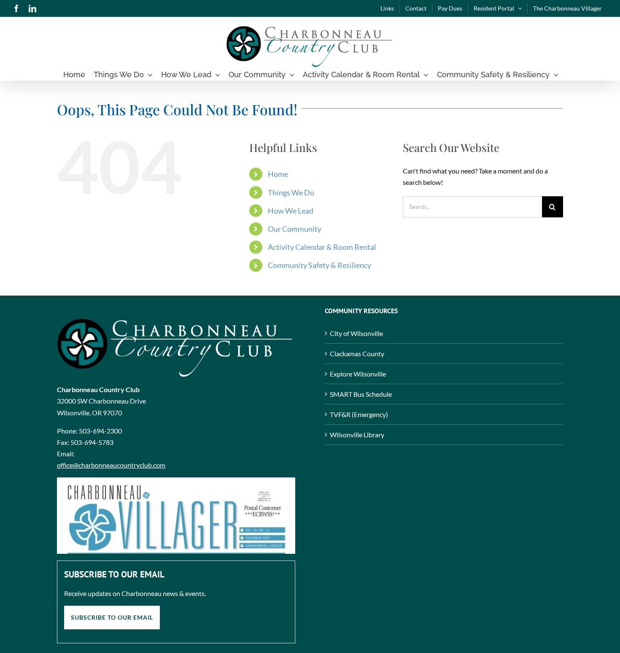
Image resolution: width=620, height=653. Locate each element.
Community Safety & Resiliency (319, 265)
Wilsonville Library (357, 435)
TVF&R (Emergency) (359, 414)
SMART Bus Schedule (361, 394)
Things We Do (291, 192)
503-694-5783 (91, 442)
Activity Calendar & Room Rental (322, 247)
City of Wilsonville (356, 333)
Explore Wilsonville (358, 374)
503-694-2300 (100, 431)
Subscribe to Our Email (112, 617)
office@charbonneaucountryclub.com (111, 465)
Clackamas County (357, 354)
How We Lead (290, 210)
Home (278, 174)
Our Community (294, 228)
